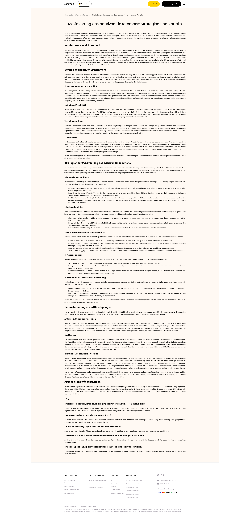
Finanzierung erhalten (171, 4)
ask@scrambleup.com (167, 480)
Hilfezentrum (115, 490)
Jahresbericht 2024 (132, 498)
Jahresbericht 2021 (132, 487)
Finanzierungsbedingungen (98, 480)
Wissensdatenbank (82, 15)
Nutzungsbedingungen (134, 480)
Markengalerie (69, 486)
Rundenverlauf (69, 493)
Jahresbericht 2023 (132, 494)
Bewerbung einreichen (96, 487)
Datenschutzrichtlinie (133, 484)
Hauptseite (68, 15)
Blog (112, 480)
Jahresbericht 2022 (132, 491)
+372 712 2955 (165, 484)
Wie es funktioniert (95, 484)
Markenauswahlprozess (72, 490)
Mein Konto (154, 4)
